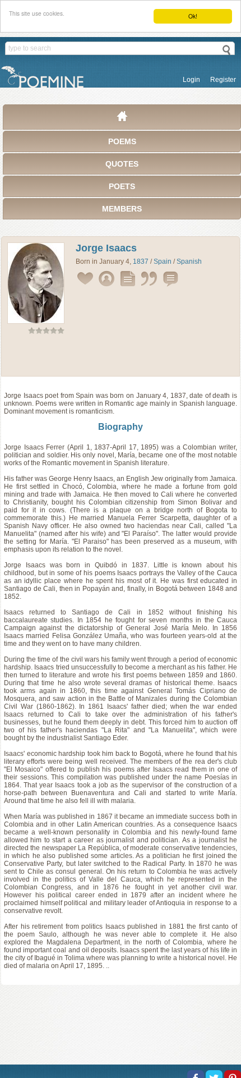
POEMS (122, 141)
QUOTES (121, 163)
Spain (163, 261)
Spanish (189, 261)
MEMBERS (122, 208)
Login (191, 80)
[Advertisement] (120, 357)
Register (223, 80)
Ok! (192, 16)
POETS (122, 186)
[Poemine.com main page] (122, 118)
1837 (141, 261)
